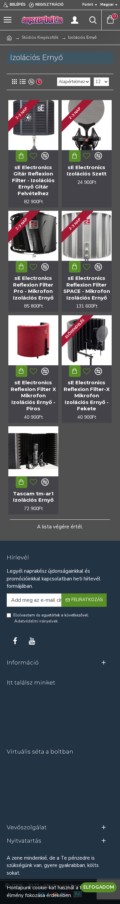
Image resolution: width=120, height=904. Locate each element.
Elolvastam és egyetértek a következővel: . (51, 618)
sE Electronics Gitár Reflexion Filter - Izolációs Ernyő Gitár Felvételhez (33, 180)
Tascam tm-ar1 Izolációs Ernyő (33, 496)
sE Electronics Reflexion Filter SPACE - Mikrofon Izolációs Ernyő (86, 288)
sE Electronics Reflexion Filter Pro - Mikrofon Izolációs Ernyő (33, 288)
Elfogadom (98, 887)
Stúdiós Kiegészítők (40, 37)
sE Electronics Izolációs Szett (86, 170)
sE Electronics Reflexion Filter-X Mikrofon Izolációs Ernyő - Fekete (87, 395)
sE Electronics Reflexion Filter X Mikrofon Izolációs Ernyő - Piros (33, 395)
